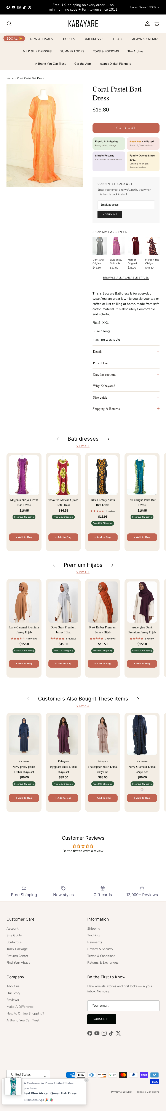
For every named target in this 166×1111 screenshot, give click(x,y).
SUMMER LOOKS (72, 51)
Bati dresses (83, 439)
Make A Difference (20, 1007)
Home (9, 78)
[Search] (9, 23)
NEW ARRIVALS (41, 39)
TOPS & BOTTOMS (106, 51)
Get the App (82, 64)
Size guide (100, 397)
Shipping (93, 928)
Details (97, 351)
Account (12, 928)
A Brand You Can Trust (50, 64)
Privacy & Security (100, 949)
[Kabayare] (83, 23)
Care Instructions (104, 374)
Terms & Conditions (101, 956)
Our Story (13, 993)
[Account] (146, 23)
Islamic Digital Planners (115, 64)
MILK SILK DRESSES (37, 51)
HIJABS (118, 39)
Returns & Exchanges (102, 962)
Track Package (17, 949)
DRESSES (68, 39)
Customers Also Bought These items (83, 699)
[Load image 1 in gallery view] (44, 135)
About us (12, 986)
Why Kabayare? (104, 385)
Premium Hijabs (83, 565)
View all (83, 446)
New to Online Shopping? (25, 1013)
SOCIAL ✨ (14, 38)
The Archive (135, 51)
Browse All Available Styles (126, 277)
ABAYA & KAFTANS (145, 39)
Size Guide (14, 935)
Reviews (12, 1000)
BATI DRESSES (94, 39)
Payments (94, 942)
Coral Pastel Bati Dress (30, 78)
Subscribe (101, 1019)
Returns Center (17, 956)
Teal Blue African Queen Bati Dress (50, 1093)
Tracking (93, 935)
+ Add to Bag (24, 537)
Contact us (14, 942)
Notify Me (109, 214)
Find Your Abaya (18, 962)
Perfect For (100, 363)
